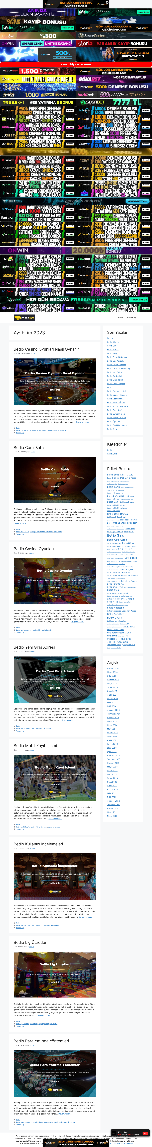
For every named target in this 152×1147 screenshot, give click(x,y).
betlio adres (118, 478)
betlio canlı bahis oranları (116, 505)
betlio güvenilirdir (112, 549)
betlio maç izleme (113, 572)
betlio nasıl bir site (113, 575)
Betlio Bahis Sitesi (115, 496)
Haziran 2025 (113, 680)
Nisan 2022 (112, 816)
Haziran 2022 (113, 808)
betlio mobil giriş (125, 572)
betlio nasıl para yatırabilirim (129, 575)
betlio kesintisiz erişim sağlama (116, 564)
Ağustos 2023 (113, 755)
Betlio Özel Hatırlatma (117, 425)
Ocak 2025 (112, 691)
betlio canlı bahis (22, 532)
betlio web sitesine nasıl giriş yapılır (117, 605)
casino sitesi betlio (59, 430)
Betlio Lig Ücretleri (30, 942)
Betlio (120, 318)
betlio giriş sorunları (114, 543)
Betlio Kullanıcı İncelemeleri (38, 844)
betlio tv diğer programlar (39, 1024)
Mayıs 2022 (112, 812)
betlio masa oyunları (113, 570)
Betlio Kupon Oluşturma (117, 406)
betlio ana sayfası (112, 484)
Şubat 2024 (112, 733)
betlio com (132, 523)
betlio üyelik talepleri (113, 624)
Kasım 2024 (112, 699)
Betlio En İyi (112, 429)
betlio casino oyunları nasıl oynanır (29, 430)
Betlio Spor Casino (115, 399)
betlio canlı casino (113, 511)
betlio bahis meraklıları (127, 487)
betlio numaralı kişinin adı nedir (116, 578)
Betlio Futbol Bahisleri (116, 365)
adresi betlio (113, 474)
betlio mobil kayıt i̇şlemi (25, 827)
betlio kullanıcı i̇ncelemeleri (40, 925)
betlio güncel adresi (129, 546)
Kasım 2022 (112, 789)
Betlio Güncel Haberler (117, 395)
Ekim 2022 (112, 793)
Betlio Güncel (113, 346)
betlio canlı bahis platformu (117, 508)
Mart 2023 (112, 774)
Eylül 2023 (112, 752)
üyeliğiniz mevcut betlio (114, 648)
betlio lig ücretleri (22, 1024)
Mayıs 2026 (112, 672)
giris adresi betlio (115, 632)
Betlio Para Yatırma (129, 581)
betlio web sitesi (125, 602)
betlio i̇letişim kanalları (128, 552)
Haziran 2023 (113, 763)
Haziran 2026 (113, 668)
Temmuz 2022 (113, 805)
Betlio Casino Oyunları (34, 548)
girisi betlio (53, 1024)
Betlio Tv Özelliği (114, 376)
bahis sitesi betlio (126, 475)
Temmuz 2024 (113, 714)
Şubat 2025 (112, 687)
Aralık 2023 (112, 740)
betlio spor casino (113, 596)
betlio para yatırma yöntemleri (27, 1122)
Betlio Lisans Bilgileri (116, 384)
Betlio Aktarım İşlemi (116, 402)
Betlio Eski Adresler (115, 361)
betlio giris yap (129, 532)
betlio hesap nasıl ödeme (114, 552)
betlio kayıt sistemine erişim (129, 561)
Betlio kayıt (131, 557)
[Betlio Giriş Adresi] (24, 318)
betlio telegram (126, 596)
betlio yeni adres (114, 611)
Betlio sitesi (113, 590)
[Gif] (76, 151)
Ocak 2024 (112, 736)
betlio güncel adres (114, 546)
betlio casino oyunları (24, 630)
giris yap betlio (123, 636)
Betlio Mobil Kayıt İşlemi (35, 745)
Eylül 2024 (112, 706)
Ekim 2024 (112, 702)
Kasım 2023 (112, 744)
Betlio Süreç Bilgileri (116, 414)
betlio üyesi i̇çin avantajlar (114, 627)
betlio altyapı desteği (113, 481)
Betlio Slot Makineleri (116, 391)
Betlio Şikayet (113, 342)
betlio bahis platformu (115, 493)
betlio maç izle (127, 569)
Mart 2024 (112, 729)
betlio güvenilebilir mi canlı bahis (41, 532)
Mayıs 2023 (112, 767)
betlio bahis (113, 486)
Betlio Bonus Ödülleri (116, 418)
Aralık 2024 (112, 695)
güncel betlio (113, 639)
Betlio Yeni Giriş (115, 614)
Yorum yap (20, 433)
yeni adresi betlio (114, 645)
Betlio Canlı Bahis (29, 447)
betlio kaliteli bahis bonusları (115, 558)
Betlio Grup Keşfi (114, 410)
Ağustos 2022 (113, 801)
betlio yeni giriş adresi (44, 728)
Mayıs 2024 (112, 721)
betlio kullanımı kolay (127, 567)
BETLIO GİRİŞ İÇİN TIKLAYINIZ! (76, 64)
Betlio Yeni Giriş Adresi (34, 647)
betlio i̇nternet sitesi (113, 555)
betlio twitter (20, 728)
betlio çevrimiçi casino (116, 621)
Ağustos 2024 (113, 710)
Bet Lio (110, 338)
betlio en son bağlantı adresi (115, 526)
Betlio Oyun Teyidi (115, 380)
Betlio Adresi (113, 349)
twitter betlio (122, 642)
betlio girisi (37, 630)
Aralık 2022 (112, 786)
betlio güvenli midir (23, 925)
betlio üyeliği (47, 430)
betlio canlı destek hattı (117, 517)
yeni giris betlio (128, 645)
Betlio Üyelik (114, 617)
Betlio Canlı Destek (117, 514)
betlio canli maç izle (127, 499)
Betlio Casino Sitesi (116, 523)
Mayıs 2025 (112, 683)
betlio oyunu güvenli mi (113, 581)
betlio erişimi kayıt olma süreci (115, 529)
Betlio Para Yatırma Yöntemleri (41, 1041)
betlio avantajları (123, 484)
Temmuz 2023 (113, 759)
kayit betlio (55, 925)
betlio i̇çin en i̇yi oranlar (126, 555)
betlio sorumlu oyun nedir (48, 1122)
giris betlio (58, 532)
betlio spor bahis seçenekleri (117, 593)
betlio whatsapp (54, 827)
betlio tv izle (112, 602)
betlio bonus (130, 496)
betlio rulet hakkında (130, 587)
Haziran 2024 (113, 717)
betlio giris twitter (115, 531)
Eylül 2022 (111, 797)
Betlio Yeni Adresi (129, 611)
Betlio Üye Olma (114, 421)
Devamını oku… (82, 422)
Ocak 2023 (112, 782)
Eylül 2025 (111, 676)
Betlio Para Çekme (115, 584)
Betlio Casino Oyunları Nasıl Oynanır (46, 349)
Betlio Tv (110, 599)
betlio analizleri (124, 481)
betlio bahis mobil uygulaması (115, 490)
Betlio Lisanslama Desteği (118, 368)
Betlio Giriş (131, 318)
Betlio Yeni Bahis (114, 372)
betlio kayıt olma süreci (113, 561)
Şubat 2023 (112, 778)
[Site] (38, 110)
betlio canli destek (113, 499)
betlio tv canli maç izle (67, 1122)
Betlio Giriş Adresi (117, 539)
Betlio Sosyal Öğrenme (117, 357)
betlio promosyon (115, 587)
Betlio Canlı (113, 502)
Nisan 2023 (112, 770)
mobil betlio (111, 642)
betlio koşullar (47, 630)
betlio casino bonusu (113, 520)
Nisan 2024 (112, 725)
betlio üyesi (30, 728)
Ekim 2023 (112, 748)
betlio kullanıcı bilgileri (113, 567)
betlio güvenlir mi (125, 549)
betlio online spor (40, 827)
